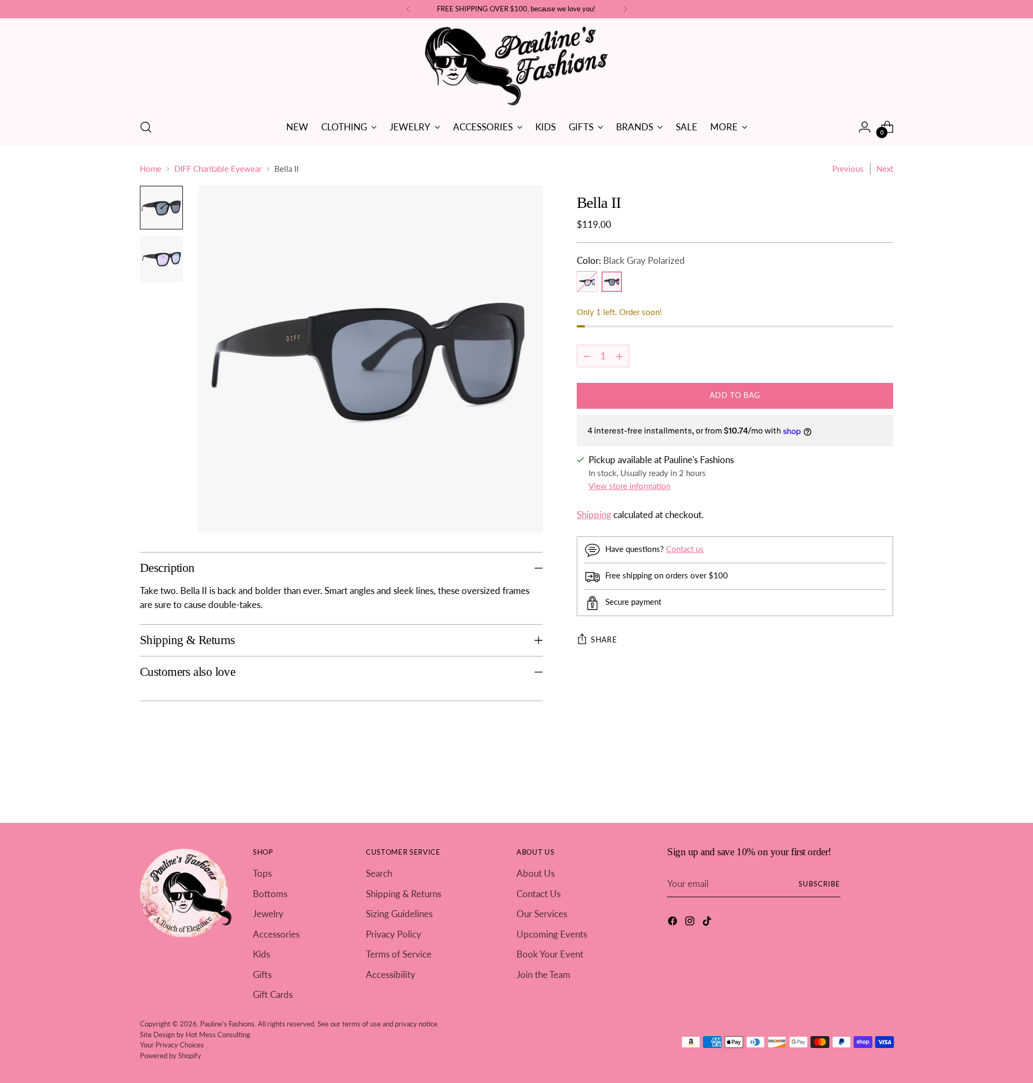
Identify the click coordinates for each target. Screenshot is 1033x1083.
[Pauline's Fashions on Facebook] (673, 923)
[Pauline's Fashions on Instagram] (690, 923)
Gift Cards (273, 994)
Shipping (594, 514)
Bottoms (270, 893)
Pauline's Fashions (227, 1023)
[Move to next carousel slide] (884, 785)
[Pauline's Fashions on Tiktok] (708, 923)
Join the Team (543, 974)
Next (884, 168)
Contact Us (538, 893)
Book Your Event (549, 954)
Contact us (685, 549)
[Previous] (408, 9)
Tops (262, 873)
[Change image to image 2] (161, 259)
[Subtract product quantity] (587, 356)
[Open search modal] (146, 127)
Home (150, 168)
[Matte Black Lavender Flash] (587, 282)
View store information (629, 486)
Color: (631, 261)
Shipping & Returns (403, 893)
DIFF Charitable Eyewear (217, 168)
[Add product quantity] (619, 356)
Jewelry (268, 913)
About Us (535, 873)
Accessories (276, 934)
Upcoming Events (551, 934)
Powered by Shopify (170, 1055)
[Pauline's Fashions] (516, 67)
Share (604, 640)
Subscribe (819, 883)
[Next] (625, 9)
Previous (848, 168)
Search (379, 873)
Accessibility (390, 974)
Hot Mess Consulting (218, 1034)
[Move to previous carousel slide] (859, 786)
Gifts (262, 974)
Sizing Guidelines (399, 913)
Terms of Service (398, 954)
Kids (261, 954)
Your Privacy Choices (172, 1044)
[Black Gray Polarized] (612, 282)
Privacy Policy (393, 934)
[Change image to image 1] (161, 207)
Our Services (541, 913)
